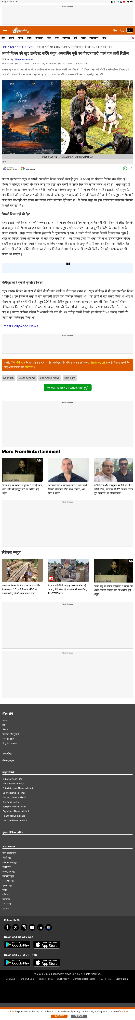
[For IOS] (46, 962)
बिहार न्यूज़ (6, 866)
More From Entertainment (31, 451)
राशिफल (66, 38)
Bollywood (98, 362)
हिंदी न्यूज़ (20, 362)
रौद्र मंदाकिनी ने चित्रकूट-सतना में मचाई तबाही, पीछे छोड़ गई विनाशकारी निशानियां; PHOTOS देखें (67, 589)
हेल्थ (104, 38)
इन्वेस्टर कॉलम (8, 738)
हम (3, 724)
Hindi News (8, 46)
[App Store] (46, 945)
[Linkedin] (40, 927)
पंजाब (4, 889)
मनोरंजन (39, 38)
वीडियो (11, 38)
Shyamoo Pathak (24, 59)
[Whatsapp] (125, 168)
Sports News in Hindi (13, 792)
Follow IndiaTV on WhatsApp (65, 387)
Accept (59, 1016)
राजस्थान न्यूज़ (8, 880)
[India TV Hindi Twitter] (121, 1)
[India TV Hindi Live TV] (129, 30)
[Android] (115, 1)
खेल (49, 38)
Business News (10, 802)
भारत (20, 38)
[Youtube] (32, 927)
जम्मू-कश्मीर (7, 903)
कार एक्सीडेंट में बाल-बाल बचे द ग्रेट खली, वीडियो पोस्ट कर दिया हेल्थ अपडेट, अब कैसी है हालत (68, 489)
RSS (101, 978)
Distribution (122, 978)
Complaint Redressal (84, 978)
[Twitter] (15, 927)
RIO (109, 978)
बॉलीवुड (30, 46)
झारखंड (5, 908)
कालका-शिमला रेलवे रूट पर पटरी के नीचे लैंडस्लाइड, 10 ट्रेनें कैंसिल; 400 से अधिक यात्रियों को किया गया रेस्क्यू (21, 589)
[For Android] (17, 962)
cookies (124, 1011)
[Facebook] (7, 927)
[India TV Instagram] (24, 927)
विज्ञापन (5, 729)
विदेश (29, 38)
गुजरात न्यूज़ (7, 885)
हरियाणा (5, 894)
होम (3, 38)
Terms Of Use (26, 978)
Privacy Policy (45, 978)
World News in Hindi (13, 783)
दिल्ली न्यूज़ (6, 857)
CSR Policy (63, 978)
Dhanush (8, 377)
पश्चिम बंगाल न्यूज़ (9, 862)
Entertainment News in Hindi (17, 788)
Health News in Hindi (13, 815)
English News (9, 743)
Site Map (10, 978)
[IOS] (112, 1)
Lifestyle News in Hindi (14, 820)
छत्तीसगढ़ (6, 899)
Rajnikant (69, 377)
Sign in (129, 1)
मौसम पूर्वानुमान (8, 760)
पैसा (56, 38)
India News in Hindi (12, 778)
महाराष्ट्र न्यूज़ (8, 876)
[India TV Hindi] (20, 30)
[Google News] (10, 168)
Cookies (10, 1011)
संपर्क (4, 720)
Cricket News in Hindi (14, 797)
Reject (79, 1016)
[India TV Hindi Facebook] (118, 1)
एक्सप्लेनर (94, 38)
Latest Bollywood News (20, 326)
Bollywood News (49, 377)
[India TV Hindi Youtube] (124, 1)
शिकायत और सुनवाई (10, 734)
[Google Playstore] (17, 945)
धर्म (75, 38)
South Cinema (27, 377)
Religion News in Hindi (14, 806)
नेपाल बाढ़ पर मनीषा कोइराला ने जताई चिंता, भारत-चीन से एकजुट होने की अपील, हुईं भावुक (22, 489)
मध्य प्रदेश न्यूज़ (8, 871)
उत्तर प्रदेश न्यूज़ (9, 853)
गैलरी (83, 38)
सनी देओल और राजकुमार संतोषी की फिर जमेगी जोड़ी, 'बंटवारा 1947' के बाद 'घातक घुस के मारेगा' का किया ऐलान (114, 489)
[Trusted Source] (28, 168)
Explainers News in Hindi (15, 811)
